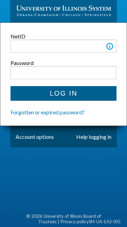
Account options (35, 136)
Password (22, 63)
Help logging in (93, 136)
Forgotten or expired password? (47, 112)
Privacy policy (74, 221)
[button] (109, 47)
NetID (17, 36)
